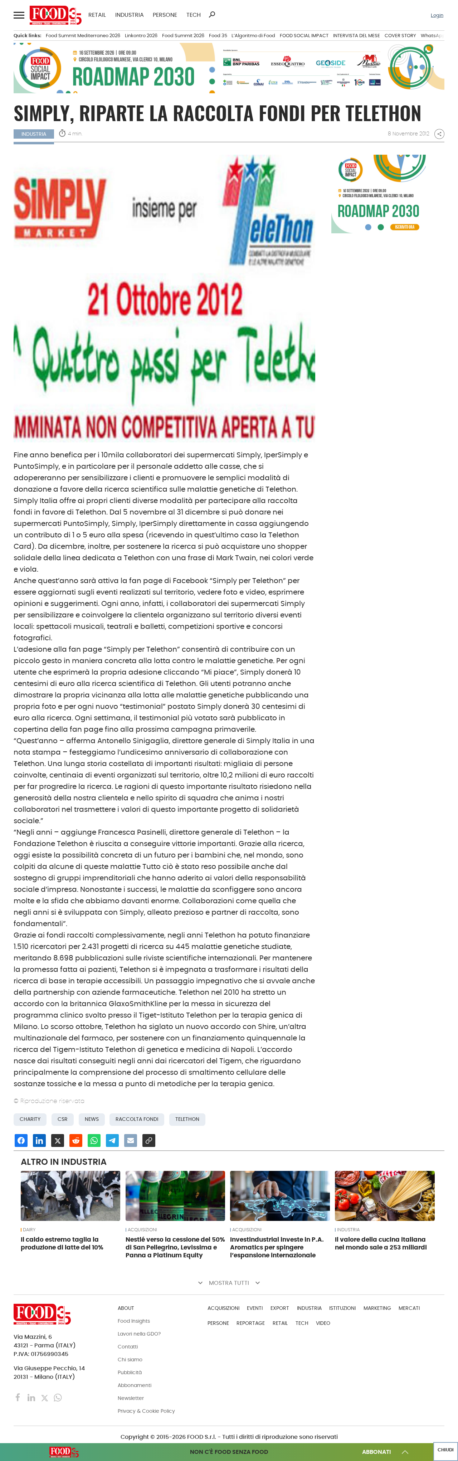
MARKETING (377, 1308)
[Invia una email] (130, 1140)
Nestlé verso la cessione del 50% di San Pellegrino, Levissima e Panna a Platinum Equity (175, 1247)
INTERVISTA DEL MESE (356, 36)
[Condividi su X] (57, 1140)
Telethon (187, 1119)
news (92, 1119)
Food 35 (218, 36)
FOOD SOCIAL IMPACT (304, 36)
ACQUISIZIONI (142, 1230)
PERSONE (165, 15)
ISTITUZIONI (342, 1308)
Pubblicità (130, 1372)
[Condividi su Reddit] (75, 1140)
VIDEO (323, 1323)
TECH (193, 15)
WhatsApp (433, 36)
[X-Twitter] (45, 1397)
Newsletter (131, 1398)
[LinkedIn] (32, 1397)
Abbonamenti (134, 1385)
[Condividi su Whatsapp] (94, 1140)
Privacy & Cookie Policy (146, 1411)
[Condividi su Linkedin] (39, 1140)
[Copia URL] (148, 1140)
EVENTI (255, 1308)
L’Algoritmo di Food (253, 36)
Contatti (128, 1346)
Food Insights (134, 1321)
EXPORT (280, 1308)
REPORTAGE (251, 1323)
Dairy (29, 1230)
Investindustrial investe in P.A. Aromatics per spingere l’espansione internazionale (277, 1247)
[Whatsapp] (57, 1397)
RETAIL (97, 15)
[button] (18, 15)
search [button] (212, 14)
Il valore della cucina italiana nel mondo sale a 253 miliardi (381, 1243)
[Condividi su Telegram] (112, 1140)
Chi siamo (130, 1359)
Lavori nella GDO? (139, 1333)
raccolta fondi (137, 1119)
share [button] (439, 133)
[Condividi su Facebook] (21, 1140)
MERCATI (409, 1308)
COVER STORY (400, 36)
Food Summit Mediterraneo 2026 (83, 36)
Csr (63, 1119)
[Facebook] (19, 1397)
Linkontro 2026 (141, 36)
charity (30, 1119)
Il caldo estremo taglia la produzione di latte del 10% (62, 1243)
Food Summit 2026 (183, 36)
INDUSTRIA (129, 15)
